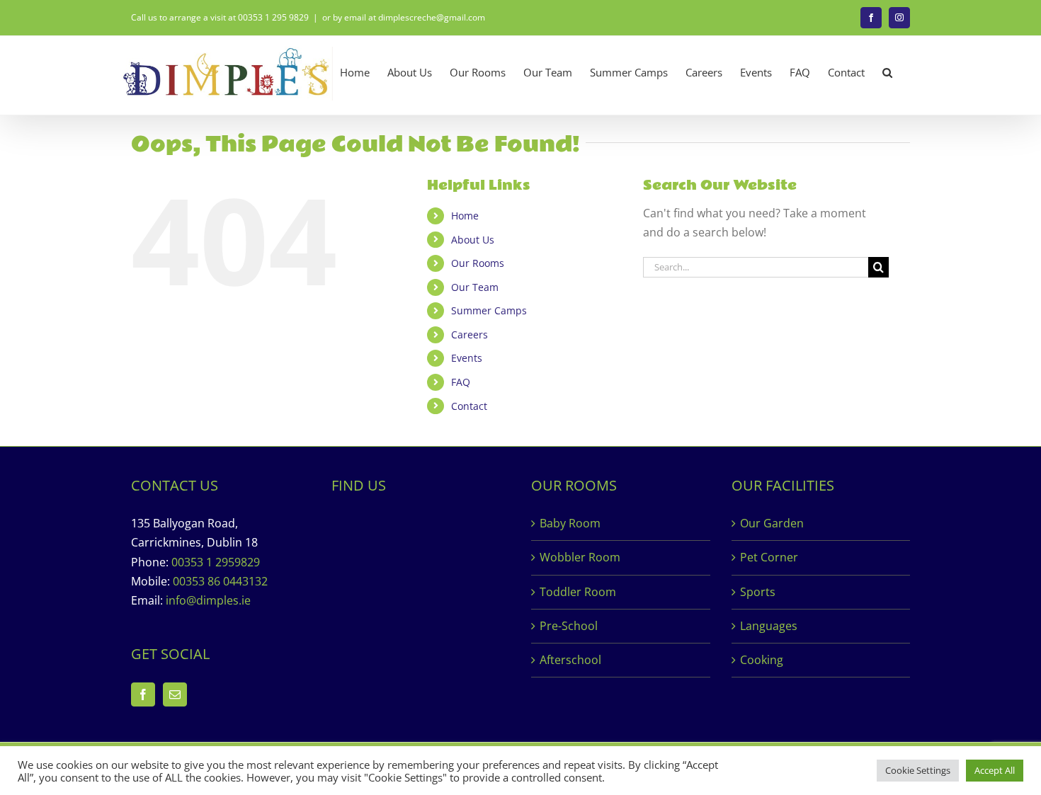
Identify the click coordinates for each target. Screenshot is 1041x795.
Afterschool (570, 660)
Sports (757, 592)
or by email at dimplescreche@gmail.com (403, 17)
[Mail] (175, 694)
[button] (887, 72)
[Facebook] (143, 694)
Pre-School (569, 626)
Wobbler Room (580, 557)
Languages (768, 626)
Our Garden (772, 523)
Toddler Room (578, 592)
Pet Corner (769, 557)
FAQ (460, 382)
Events (466, 358)
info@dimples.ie (208, 600)
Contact (469, 406)
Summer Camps (489, 310)
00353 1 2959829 (215, 562)
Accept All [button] (994, 770)
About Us (472, 239)
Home (465, 215)
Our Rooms (477, 263)
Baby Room (570, 523)
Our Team (475, 287)
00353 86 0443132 (220, 581)
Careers (469, 334)
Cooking (761, 660)
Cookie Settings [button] (917, 770)
